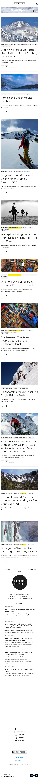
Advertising (19, 758)
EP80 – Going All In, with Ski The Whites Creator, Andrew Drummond (18, 639)
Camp (10, 44)
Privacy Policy (19, 760)
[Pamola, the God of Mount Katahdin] (19, 82)
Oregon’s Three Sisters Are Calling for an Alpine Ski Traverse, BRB (16, 179)
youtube (21, 735)
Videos (24, 493)
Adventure (4, 44)
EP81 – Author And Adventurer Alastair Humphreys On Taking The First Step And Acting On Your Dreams (19, 626)
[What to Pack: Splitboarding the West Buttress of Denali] (19, 265)
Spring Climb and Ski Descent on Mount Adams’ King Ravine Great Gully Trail (19, 500)
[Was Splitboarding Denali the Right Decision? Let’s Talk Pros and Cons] (19, 212)
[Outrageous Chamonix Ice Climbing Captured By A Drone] (19, 531)
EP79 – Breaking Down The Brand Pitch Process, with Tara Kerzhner (18, 653)
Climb (14, 44)
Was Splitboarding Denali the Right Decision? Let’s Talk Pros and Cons (19, 238)
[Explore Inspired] (19, 3)
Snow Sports (33, 44)
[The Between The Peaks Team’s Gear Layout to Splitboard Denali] (19, 315)
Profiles (15, 437)
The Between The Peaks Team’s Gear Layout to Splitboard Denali (15, 340)
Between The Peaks (14, 227)
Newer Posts (32, 569)
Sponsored (4, 276)
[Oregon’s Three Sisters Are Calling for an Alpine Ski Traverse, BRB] (19, 144)
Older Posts (7, 569)
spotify (20, 738)
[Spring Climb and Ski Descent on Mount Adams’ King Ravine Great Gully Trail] (19, 479)
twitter (21, 740)
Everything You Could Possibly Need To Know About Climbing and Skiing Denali (19, 53)
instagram (21, 732)
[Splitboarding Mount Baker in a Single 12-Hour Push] (19, 373)
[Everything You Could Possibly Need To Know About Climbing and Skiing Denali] (19, 29)
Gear (30, 227)
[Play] (32, 776)
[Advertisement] (19, 700)
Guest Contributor (23, 44)
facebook (20, 729)
